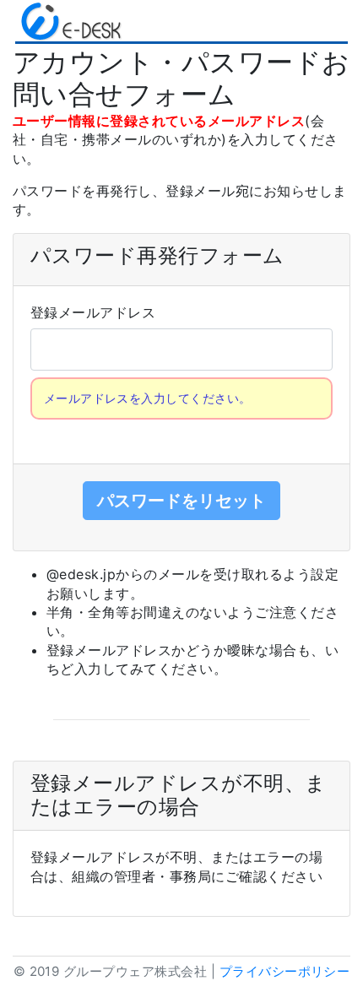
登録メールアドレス (92, 312)
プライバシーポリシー (284, 971)
